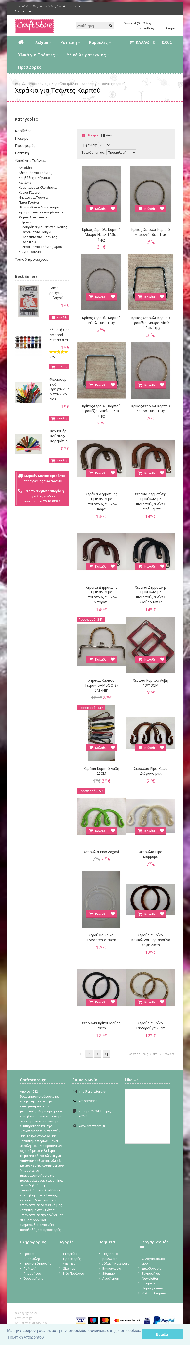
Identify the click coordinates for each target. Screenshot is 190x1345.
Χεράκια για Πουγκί (36, 232)
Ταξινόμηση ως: (93, 152)
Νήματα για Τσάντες (33, 197)
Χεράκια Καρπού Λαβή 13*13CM (150, 683)
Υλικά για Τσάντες (36, 55)
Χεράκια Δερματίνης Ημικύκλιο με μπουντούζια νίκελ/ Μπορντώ (101, 594)
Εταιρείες (70, 1253)
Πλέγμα (92, 135)
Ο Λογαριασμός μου (158, 23)
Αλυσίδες (25, 167)
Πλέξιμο (40, 42)
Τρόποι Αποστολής (32, 1256)
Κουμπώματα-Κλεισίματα (38, 187)
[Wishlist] (113, 208)
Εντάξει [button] (162, 1334)
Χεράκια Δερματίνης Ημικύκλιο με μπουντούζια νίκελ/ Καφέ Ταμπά (150, 501)
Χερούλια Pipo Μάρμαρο (150, 854)
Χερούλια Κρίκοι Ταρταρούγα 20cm (151, 1025)
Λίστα (110, 135)
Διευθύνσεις (151, 1268)
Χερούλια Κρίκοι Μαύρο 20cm (101, 1025)
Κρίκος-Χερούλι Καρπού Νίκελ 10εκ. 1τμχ (101, 320)
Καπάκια (25, 182)
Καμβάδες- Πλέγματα (34, 177)
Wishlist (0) (132, 23)
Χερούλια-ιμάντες (65, 84)
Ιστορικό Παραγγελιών (152, 1285)
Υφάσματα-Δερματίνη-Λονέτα (41, 212)
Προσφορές (29, 67)
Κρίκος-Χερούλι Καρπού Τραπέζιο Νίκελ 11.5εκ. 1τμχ (101, 411)
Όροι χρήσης (33, 1278)
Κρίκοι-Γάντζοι (29, 192)
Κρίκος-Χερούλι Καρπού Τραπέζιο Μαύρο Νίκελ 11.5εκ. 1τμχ (150, 322)
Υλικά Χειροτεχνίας (86, 55)
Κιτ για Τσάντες (30, 251)
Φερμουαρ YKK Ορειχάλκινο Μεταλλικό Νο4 (59, 389)
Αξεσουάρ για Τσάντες (35, 172)
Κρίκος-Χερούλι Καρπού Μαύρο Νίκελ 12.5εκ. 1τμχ (101, 234)
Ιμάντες (27, 222)
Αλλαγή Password (115, 1263)
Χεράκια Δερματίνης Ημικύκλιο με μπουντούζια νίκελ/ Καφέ (101, 501)
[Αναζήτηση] (110, 25)
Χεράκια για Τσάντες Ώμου (42, 247)
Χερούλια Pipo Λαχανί (101, 851)
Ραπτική (68, 42)
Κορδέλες (98, 42)
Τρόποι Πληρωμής (37, 1263)
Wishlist (69, 1263)
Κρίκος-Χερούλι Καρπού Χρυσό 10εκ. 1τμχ (150, 408)
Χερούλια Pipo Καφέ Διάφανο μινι (150, 771)
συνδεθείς (49, 6)
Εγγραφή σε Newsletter (151, 1276)
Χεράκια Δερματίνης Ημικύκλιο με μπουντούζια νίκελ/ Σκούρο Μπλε (150, 594)
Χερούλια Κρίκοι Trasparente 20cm (101, 937)
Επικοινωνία (111, 1268)
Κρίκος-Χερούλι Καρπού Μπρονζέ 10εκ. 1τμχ (150, 232)
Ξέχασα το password (110, 1256)
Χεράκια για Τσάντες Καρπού (103, 84)
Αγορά (170, 28)
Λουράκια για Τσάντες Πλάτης (44, 227)
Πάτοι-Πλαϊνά (29, 202)
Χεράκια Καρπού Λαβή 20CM (101, 771)
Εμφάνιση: (89, 145)
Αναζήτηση (110, 1278)
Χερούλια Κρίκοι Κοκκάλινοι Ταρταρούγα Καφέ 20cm (150, 940)
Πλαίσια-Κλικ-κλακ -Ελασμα (39, 207)
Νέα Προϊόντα (73, 1273)
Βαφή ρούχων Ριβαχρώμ (57, 292)
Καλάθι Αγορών (151, 28)
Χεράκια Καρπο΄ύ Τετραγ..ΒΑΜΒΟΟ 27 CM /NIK (101, 685)
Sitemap (69, 1268)
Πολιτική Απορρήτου (32, 1271)
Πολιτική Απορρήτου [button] (26, 1337)
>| (106, 1054)
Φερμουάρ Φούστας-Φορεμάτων (58, 436)
